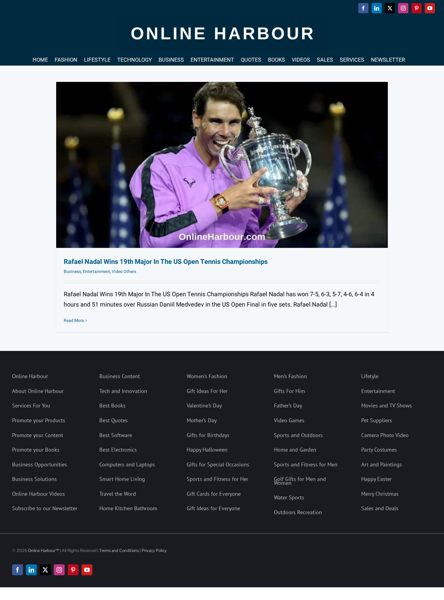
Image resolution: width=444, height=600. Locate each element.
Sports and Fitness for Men (305, 464)
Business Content (119, 376)
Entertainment (96, 271)
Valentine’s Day (204, 405)
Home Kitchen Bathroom (128, 508)
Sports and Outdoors (298, 435)
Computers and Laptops (127, 464)
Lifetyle (369, 376)
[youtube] (87, 569)
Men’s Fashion (290, 376)
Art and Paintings (381, 464)
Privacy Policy (154, 550)
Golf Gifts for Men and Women (300, 480)
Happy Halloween (207, 449)
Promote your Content (37, 435)
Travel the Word (117, 493)
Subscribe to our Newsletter (44, 508)
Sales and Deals (379, 508)
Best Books (112, 405)
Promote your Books (36, 449)
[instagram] (59, 569)
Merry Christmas (380, 493)
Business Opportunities (39, 464)
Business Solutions (34, 478)
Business (72, 271)
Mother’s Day (202, 420)
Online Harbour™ (43, 550)
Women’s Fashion (207, 376)
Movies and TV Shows (386, 405)
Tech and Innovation (123, 391)
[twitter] (45, 569)
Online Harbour (30, 376)
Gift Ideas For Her (207, 391)
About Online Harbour (38, 391)
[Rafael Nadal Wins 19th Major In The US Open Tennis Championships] (222, 165)
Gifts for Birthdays (208, 435)
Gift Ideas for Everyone (213, 508)
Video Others (124, 271)
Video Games (289, 420)
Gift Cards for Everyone (214, 493)
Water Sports (289, 497)
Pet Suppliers (376, 420)
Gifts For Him (289, 391)
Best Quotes (113, 420)
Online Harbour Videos (38, 493)
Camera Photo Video (385, 435)
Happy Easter (376, 478)
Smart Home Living (122, 478)
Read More (74, 320)
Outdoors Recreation (298, 512)
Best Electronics (118, 449)
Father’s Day (288, 405)
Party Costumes (379, 449)
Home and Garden (295, 449)
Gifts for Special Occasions (218, 464)
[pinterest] (73, 569)
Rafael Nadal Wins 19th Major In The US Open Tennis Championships (166, 262)
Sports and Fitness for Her (217, 478)
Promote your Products (38, 420)
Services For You (31, 405)
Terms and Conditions (119, 550)
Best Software (115, 435)
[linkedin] (31, 569)
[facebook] (17, 569)
